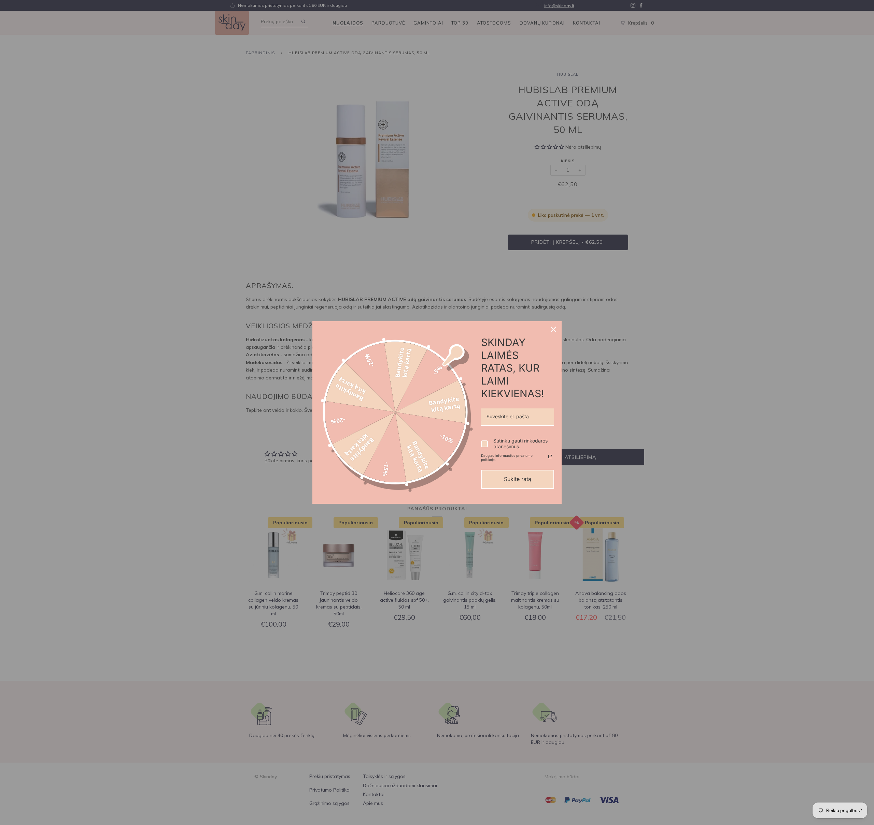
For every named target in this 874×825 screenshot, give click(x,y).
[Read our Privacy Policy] (550, 456)
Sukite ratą (517, 479)
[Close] (553, 329)
